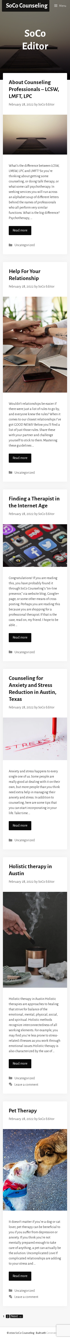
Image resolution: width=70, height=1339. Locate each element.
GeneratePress (54, 1332)
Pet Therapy (23, 1111)
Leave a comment (26, 1084)
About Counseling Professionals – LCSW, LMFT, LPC (34, 89)
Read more (20, 230)
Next (16, 1316)
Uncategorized (24, 245)
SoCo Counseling (26, 6)
